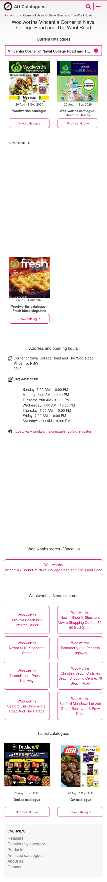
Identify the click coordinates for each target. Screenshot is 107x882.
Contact (14, 867)
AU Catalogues (30, 6)
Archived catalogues (25, 855)
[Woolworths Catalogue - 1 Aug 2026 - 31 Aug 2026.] (29, 277)
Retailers (15, 838)
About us (15, 861)
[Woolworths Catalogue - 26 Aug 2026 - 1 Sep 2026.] (29, 81)
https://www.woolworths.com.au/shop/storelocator (52, 431)
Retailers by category (26, 844)
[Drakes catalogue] (27, 764)
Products (15, 849)
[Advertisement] (53, 198)
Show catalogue (29, 123)
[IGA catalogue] (80, 764)
